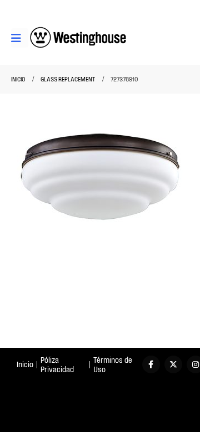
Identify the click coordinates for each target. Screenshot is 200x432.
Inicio (25, 364)
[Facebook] (151, 364)
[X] (173, 364)
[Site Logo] (78, 38)
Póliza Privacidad (57, 364)
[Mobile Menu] (19, 38)
